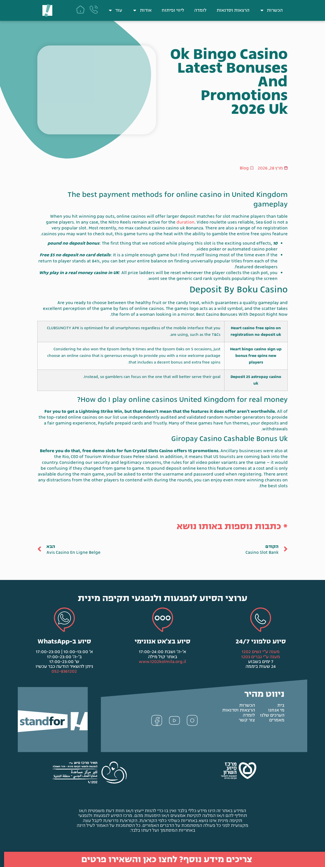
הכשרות (275, 10)
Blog (244, 168)
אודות (146, 10)
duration (185, 222)
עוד (118, 10)
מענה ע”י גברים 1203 (260, 657)
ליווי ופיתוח (173, 10)
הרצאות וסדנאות (233, 10)
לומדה (200, 10)
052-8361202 (64, 671)
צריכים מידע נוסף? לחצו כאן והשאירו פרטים (166, 859)
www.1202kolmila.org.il (162, 661)
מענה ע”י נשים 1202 (261, 652)
